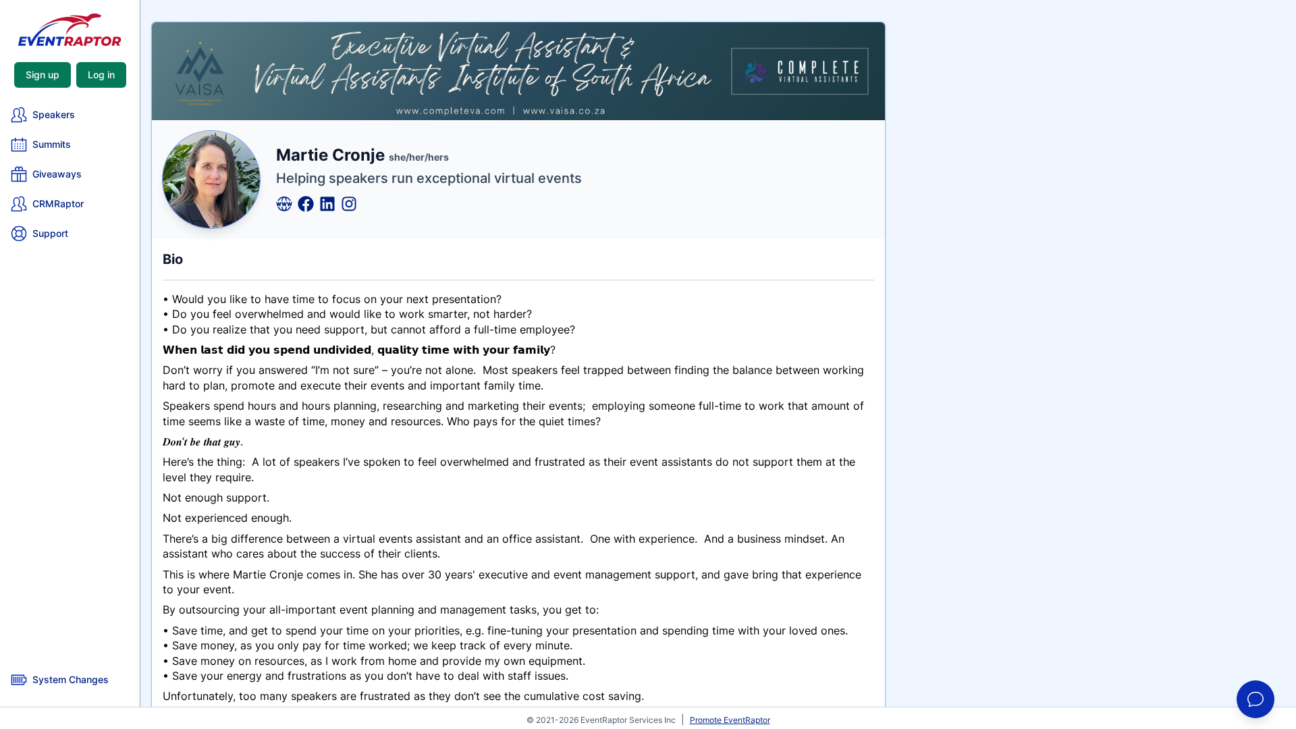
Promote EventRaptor (730, 720)
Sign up (42, 74)
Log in (101, 74)
